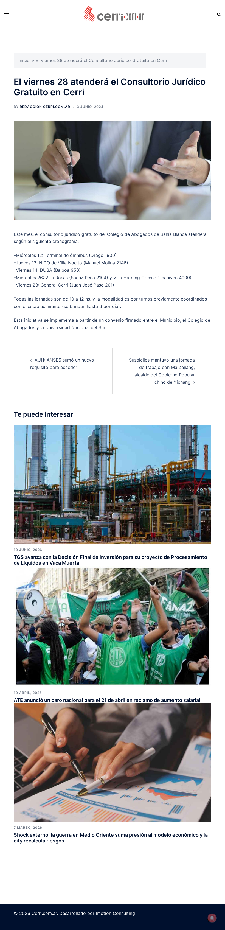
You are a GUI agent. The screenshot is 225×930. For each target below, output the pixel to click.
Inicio (24, 60)
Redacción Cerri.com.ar (45, 107)
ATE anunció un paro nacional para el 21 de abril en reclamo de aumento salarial (107, 700)
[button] (218, 15)
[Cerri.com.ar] (112, 14)
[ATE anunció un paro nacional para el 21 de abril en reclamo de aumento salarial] (112, 626)
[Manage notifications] (212, 918)
